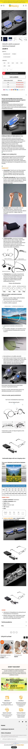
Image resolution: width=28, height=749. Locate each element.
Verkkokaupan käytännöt (7, 729)
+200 (12, 63)
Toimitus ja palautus (6, 622)
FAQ (2, 626)
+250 (17, 63)
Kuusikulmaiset (6, 57)
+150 (8, 63)
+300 (21, 63)
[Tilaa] (25, 739)
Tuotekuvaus (4, 95)
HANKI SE (14, 747)
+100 (4, 63)
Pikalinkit (3, 725)
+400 (9, 66)
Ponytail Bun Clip (4, 655)
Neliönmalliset (6, 54)
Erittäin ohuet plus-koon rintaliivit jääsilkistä (19, 655)
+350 (4, 66)
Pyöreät (14, 54)
